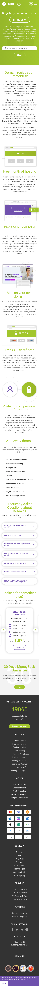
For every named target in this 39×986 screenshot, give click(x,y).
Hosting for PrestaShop (19, 767)
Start (19, 687)
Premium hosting (19, 744)
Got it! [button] (4, 983)
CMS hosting (19, 750)
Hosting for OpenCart (19, 764)
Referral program (19, 913)
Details (18, 647)
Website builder (19, 788)
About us (19, 852)
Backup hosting (19, 747)
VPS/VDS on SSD (19, 893)
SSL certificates (19, 784)
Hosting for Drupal (19, 760)
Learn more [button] (24, 980)
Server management (19, 794)
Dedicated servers (19, 899)
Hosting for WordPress (19, 754)
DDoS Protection (19, 791)
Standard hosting (19, 740)
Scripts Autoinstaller (19, 798)
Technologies (19, 869)
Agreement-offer (19, 872)
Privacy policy (19, 875)
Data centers (19, 865)
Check (19, 55)
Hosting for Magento (19, 770)
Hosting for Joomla (20, 757)
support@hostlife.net (19, 945)
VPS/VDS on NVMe (19, 896)
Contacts (19, 862)
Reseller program (19, 916)
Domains (19, 956)
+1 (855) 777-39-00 (19, 942)
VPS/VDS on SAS (19, 889)
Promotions (19, 859)
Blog (19, 855)
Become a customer (19, 726)
